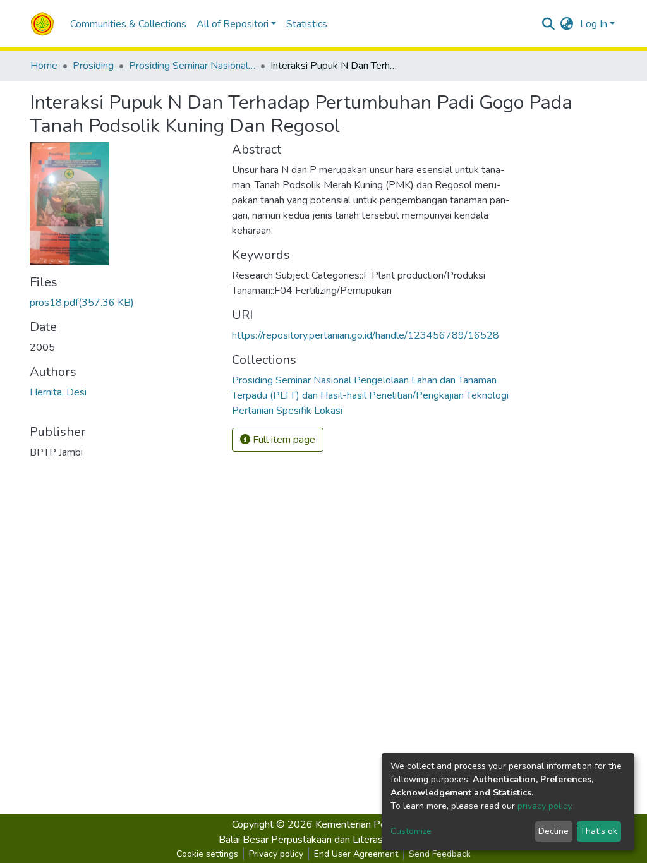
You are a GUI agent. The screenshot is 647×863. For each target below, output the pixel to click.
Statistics (306, 24)
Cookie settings (207, 854)
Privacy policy (276, 854)
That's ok (598, 831)
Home (43, 66)
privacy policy (544, 806)
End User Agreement (356, 854)
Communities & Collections (128, 24)
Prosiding (93, 66)
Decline (553, 831)
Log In (593, 24)
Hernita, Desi (58, 392)
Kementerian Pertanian (365, 824)
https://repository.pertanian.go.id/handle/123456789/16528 (365, 335)
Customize (411, 831)
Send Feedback (440, 854)
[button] (567, 24)
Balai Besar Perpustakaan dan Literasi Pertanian (324, 840)
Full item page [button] (282, 440)
